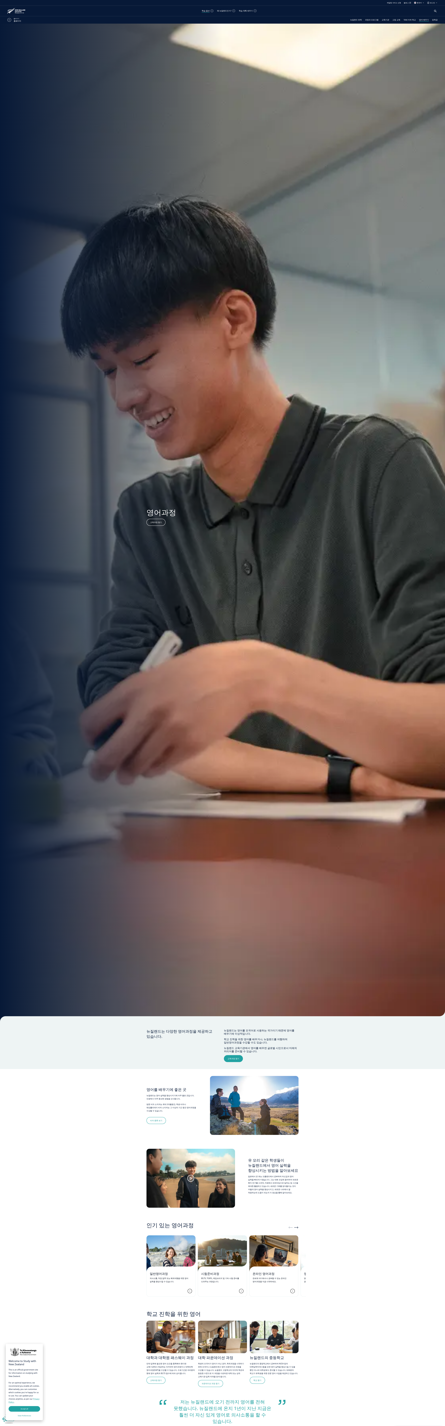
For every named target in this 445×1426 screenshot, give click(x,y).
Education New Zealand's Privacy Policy (412, 1415)
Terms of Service (423, 1408)
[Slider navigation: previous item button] (290, 1227)
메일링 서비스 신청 (394, 3)
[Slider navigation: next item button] (296, 1227)
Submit (403, 1397)
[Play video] (190, 1178)
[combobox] (419, 1342)
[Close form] (439, 1305)
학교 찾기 (257, 1380)
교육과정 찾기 (156, 522)
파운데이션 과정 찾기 (210, 1383)
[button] (207, 11)
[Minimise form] (436, 1305)
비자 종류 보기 (156, 1120)
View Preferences (24, 1416)
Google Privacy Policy (405, 1408)
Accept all (24, 1409)
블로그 (406, 3)
